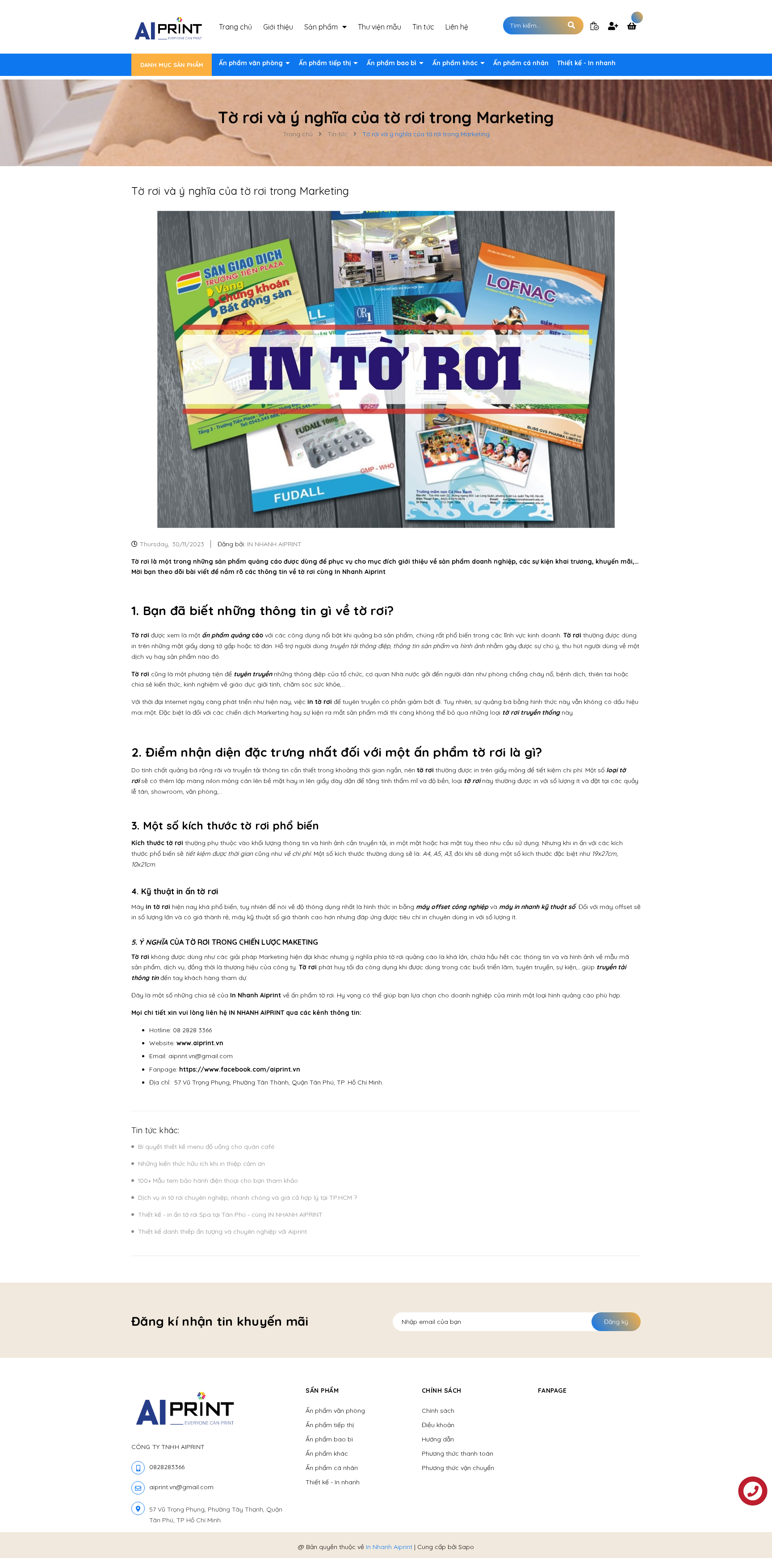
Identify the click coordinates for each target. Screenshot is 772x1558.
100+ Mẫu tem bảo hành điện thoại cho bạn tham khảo (218, 1181)
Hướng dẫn (438, 1439)
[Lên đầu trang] (643, 1536)
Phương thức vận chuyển (458, 1468)
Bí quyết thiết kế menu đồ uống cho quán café (206, 1147)
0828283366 (167, 1467)
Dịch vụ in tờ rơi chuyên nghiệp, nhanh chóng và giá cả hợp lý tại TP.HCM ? (247, 1198)
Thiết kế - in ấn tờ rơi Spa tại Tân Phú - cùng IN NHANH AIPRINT (230, 1214)
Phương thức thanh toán (457, 1453)
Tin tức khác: (155, 1130)
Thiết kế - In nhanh (586, 63)
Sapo (466, 1547)
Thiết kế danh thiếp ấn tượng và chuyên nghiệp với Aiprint (222, 1231)
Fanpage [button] (552, 1390)
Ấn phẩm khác (455, 63)
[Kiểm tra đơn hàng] (594, 25)
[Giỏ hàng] (634, 27)
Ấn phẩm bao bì (392, 63)
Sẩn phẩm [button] (322, 1390)
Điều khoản (438, 1425)
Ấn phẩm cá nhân (521, 63)
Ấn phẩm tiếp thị (325, 63)
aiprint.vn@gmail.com (181, 1487)
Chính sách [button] (442, 1390)
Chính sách (438, 1411)
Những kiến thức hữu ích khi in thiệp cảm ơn (201, 1164)
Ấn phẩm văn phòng (252, 63)
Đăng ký (616, 1322)
